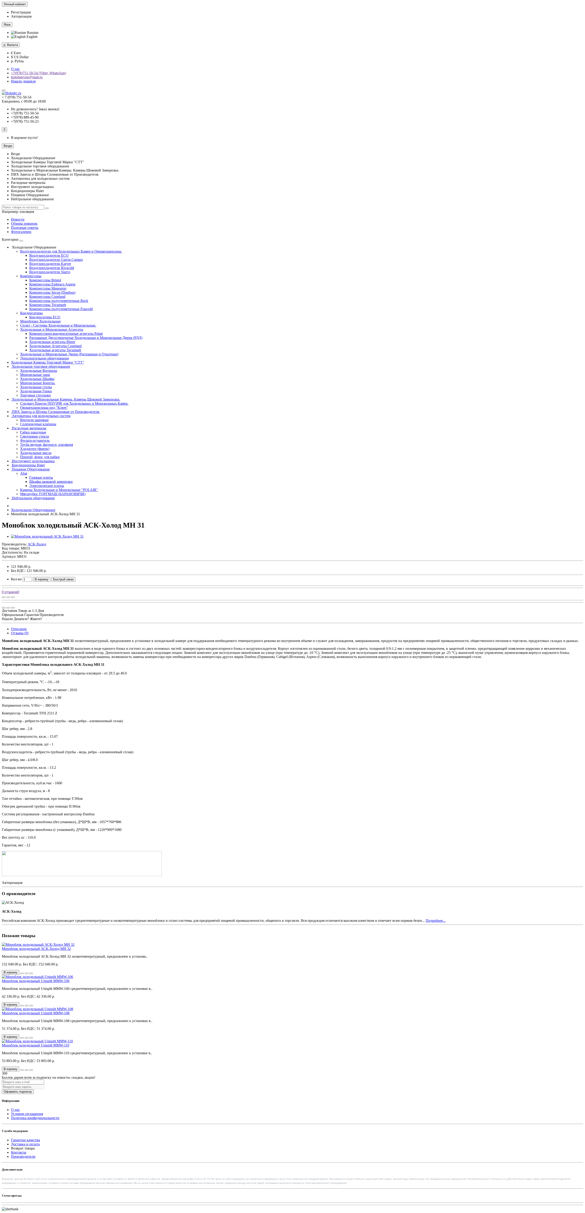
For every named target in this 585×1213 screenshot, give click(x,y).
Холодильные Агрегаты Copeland (55, 346)
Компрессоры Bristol (45, 280)
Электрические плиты (46, 486)
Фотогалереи (21, 232)
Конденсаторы (31, 313)
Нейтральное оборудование (33, 498)
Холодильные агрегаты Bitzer (52, 342)
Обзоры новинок (24, 223)
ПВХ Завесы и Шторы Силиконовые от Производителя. (55, 412)
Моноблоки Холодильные (40, 321)
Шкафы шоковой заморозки (51, 482)
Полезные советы (24, 228)
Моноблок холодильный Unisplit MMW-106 (35, 981)
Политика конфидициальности (35, 1118)
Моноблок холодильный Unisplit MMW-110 (35, 1045)
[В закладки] (8, 597)
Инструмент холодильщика (33, 461)
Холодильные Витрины (38, 371)
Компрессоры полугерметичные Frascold (61, 309)
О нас (15, 69)
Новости (17, 219)
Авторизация (21, 16)
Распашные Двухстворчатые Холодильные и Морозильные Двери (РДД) (85, 338)
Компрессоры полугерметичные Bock (58, 301)
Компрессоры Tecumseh (47, 305)
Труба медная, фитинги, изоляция (46, 445)
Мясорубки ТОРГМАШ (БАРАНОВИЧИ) (52, 494)
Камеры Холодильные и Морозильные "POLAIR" (59, 490)
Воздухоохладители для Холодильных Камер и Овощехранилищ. (71, 251)
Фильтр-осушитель (35, 440)
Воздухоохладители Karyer (50, 264)
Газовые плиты (41, 477)
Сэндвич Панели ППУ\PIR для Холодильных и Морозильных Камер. (74, 403)
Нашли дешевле (23, 81)
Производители (23, 1156)
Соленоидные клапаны (38, 424)
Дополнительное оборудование (44, 358)
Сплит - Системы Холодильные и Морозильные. (58, 325)
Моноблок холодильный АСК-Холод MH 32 (36, 949)
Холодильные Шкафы (37, 379)
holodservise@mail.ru (27, 77)
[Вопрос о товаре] (3, 597)
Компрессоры (30, 276)
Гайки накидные (33, 432)
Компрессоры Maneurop (47, 288)
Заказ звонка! (35, 109)
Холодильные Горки (36, 391)
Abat (23, 473)
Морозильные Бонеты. (37, 383)
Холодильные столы (36, 387)
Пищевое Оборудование (30, 469)
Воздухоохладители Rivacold (51, 268)
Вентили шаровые (34, 420)
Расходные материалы (28, 428)
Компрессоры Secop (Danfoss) (52, 292)
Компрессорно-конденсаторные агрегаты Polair (66, 334)
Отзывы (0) (20, 633)
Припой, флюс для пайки (40, 457)
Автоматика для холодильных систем (40, 416)
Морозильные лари (35, 375)
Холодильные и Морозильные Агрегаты (51, 329)
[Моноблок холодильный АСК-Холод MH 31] (47, 536)
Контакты (18, 1152)
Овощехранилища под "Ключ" (44, 408)
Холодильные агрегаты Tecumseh (55, 350)
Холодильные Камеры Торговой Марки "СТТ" (47, 362)
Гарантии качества (25, 1140)
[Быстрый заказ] (22, 973)
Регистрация (21, 12)
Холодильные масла (35, 453)
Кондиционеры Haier (28, 465)
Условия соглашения (27, 1114)
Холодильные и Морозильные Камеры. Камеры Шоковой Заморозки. (65, 399)
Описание (19, 629)
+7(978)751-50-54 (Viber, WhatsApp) (38, 73)
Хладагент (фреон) (34, 449)
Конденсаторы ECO (44, 317)
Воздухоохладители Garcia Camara (56, 260)
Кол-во (16, 579)
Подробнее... (436, 920)
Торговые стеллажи (35, 395)
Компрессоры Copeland (47, 297)
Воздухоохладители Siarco (49, 272)
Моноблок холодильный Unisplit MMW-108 (35, 1013)
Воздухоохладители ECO (49, 255)
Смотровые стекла (34, 436)
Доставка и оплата (25, 1144)
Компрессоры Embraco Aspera (52, 284)
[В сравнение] (13, 597)
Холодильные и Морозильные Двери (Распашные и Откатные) (69, 354)
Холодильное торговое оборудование (40, 366)
